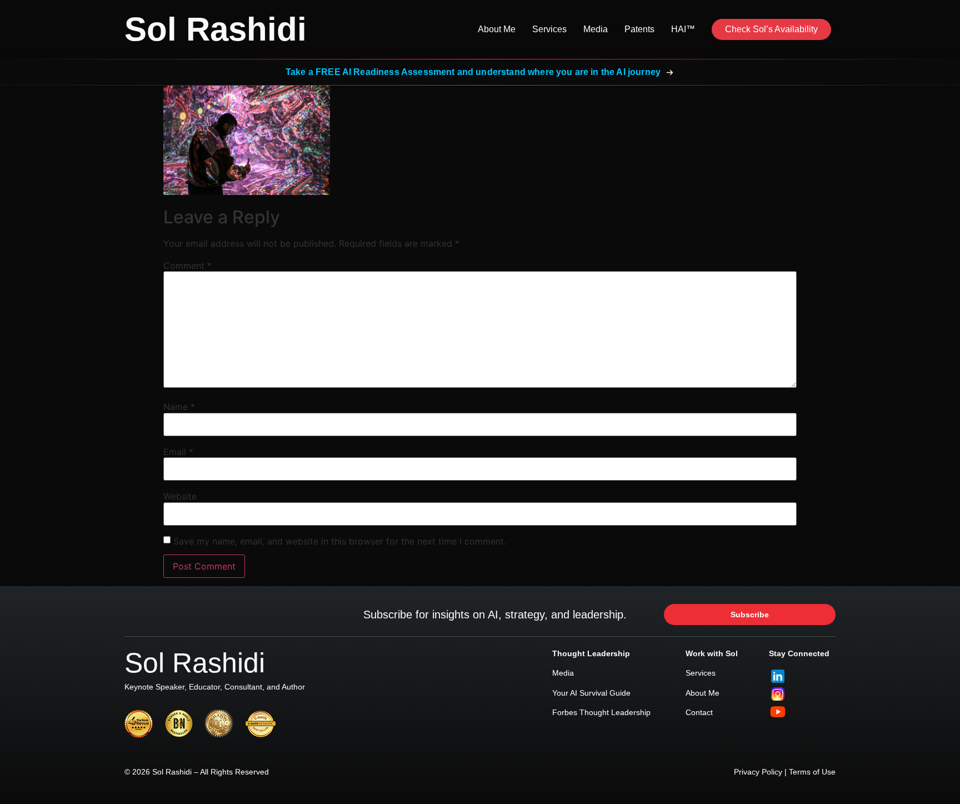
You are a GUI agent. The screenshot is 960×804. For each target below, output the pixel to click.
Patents (639, 29)
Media (595, 29)
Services (549, 29)
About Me (497, 29)
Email (178, 451)
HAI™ (683, 29)
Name (179, 406)
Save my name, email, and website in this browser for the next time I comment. (339, 541)
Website (180, 496)
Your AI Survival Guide (591, 692)
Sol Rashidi (215, 29)
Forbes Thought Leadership (601, 712)
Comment (187, 265)
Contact (699, 712)
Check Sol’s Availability (771, 29)
